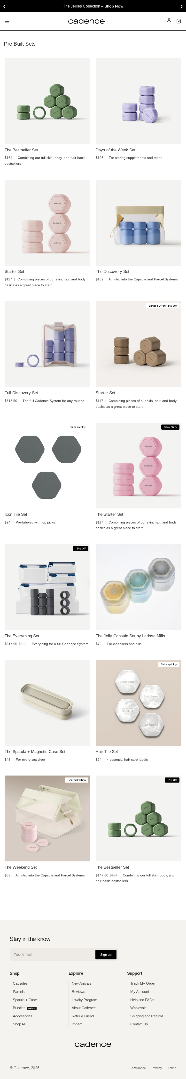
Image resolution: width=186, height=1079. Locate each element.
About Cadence (84, 1008)
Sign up (106, 954)
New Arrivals (81, 983)
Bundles (24, 1008)
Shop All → (21, 1024)
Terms (172, 1068)
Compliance (138, 1068)
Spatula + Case (25, 1000)
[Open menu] (7, 21)
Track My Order (142, 983)
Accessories (22, 1016)
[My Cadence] (169, 21)
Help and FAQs (142, 1000)
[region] (93, 6)
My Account (139, 991)
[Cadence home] (86, 21)
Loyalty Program (84, 1000)
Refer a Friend (83, 1016)
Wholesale (138, 1008)
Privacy (157, 1068)
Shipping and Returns (146, 1016)
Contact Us (139, 1024)
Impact (77, 1024)
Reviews (78, 991)
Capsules (20, 983)
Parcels (19, 991)
